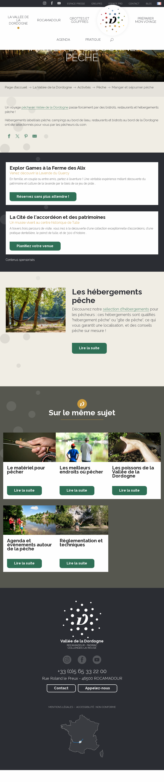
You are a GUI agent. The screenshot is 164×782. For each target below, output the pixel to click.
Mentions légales (60, 707)
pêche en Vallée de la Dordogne (45, 107)
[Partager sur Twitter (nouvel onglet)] (17, 137)
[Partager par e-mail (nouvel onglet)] (34, 137)
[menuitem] (18, 20)
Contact (61, 688)
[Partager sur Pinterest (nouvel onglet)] (26, 137)
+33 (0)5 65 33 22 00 (82, 671)
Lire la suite (89, 348)
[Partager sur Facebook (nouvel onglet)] (9, 137)
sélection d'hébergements (126, 309)
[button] (159, 3)
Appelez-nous (97, 688)
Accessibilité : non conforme (96, 707)
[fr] (159, 3)
